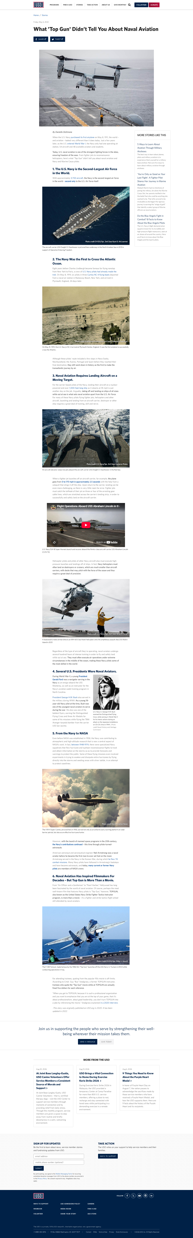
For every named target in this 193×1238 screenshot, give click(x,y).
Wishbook (37, 1209)
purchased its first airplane (82, 137)
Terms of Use (103, 1232)
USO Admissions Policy (70, 1204)
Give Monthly (120, 5)
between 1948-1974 (80, 744)
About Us (106, 5)
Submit (38, 1168)
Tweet (60, 40)
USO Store (92, 1214)
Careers (91, 1204)
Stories (79, 5)
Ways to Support (108, 1156)
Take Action (92, 5)
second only (70, 181)
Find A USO (92, 1209)
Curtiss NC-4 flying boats (98, 274)
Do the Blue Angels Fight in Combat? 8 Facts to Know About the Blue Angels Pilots (151, 219)
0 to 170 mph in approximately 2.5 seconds (81, 481)
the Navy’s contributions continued (68, 844)
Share (43, 40)
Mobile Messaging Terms (64, 1174)
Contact (88, 1232)
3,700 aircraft (77, 178)
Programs (54, 5)
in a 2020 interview (109, 1002)
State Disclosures (122, 1232)
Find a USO (67, 5)
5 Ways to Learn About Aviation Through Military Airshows (149, 148)
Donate (154, 5)
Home (36, 15)
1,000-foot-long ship (78, 388)
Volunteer (141, 5)
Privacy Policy (42, 1178)
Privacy (111, 1232)
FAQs (95, 1232)
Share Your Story (68, 1214)
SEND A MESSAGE (87, 1042)
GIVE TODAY (106, 1042)
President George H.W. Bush (65, 697)
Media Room (66, 1209)
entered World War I (76, 143)
